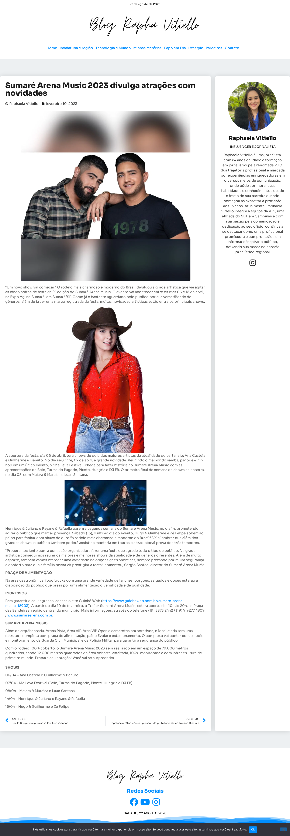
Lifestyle (195, 48)
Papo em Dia (175, 48)
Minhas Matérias (147, 48)
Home (51, 48)
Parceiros (214, 48)
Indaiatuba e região (76, 48)
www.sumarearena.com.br (29, 615)
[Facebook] (134, 802)
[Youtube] (145, 802)
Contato (232, 48)
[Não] (283, 829)
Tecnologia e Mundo (113, 48)
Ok (253, 829)
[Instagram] (252, 262)
